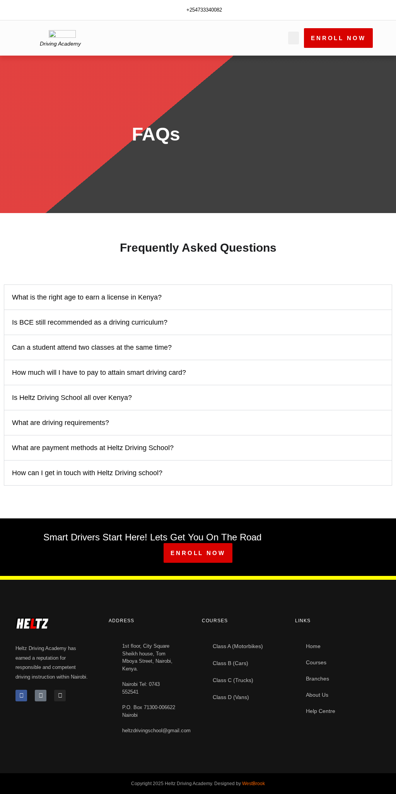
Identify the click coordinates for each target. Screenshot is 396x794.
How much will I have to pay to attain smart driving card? (99, 372)
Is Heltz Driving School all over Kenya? (72, 397)
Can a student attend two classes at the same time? (92, 347)
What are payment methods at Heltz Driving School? (93, 448)
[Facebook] (21, 695)
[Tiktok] (40, 695)
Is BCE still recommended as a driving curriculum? (89, 322)
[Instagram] (60, 695)
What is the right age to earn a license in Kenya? (87, 297)
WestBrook (253, 783)
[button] (293, 38)
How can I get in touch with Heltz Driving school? (87, 473)
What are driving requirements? (60, 423)
